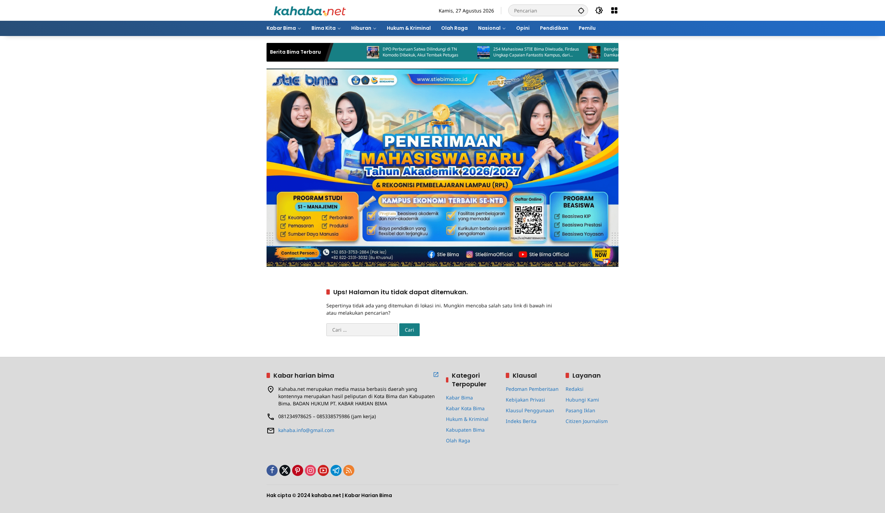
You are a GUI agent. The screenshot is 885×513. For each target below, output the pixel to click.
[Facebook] (272, 470)
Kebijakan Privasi (525, 399)
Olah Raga (458, 440)
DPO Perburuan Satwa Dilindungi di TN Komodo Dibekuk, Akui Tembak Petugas (393, 52)
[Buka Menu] (614, 10)
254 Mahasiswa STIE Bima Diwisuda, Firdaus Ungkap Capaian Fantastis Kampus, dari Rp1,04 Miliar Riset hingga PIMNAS (509, 52)
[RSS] (348, 470)
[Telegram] (336, 470)
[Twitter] (284, 470)
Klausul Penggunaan (530, 410)
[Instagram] (310, 470)
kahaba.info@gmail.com (306, 430)
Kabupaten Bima (465, 429)
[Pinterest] (297, 470)
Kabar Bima (459, 397)
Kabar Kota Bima (465, 408)
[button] (581, 10)
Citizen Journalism (587, 421)
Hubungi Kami (582, 399)
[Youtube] (323, 470)
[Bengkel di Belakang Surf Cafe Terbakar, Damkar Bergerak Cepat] (567, 52)
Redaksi (575, 389)
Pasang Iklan (580, 410)
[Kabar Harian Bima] (310, 10)
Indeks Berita (521, 421)
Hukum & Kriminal (467, 419)
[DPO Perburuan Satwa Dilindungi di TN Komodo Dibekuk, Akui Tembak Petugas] (346, 52)
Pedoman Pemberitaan (532, 389)
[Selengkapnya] (436, 374)
